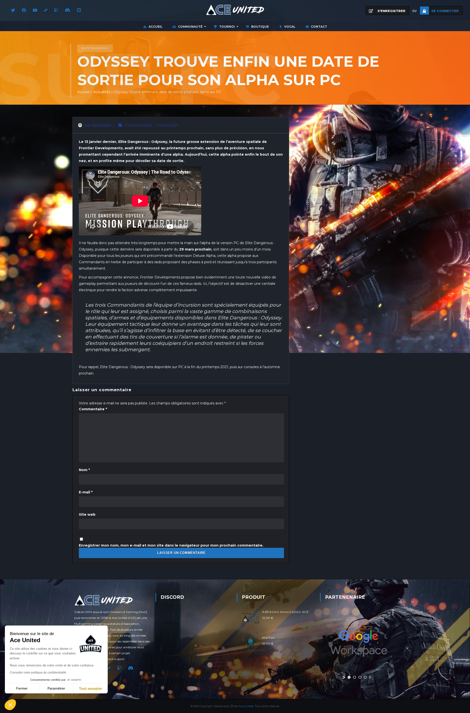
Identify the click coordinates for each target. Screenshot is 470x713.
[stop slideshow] (370, 677)
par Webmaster (97, 125)
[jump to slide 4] (365, 677)
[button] (10, 705)
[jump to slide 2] (354, 677)
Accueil (83, 92)
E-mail (86, 492)
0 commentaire (138, 125)
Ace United (246, 706)
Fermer (22, 688)
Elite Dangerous (95, 48)
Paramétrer (56, 688)
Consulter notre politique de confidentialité (38, 672)
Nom (84, 470)
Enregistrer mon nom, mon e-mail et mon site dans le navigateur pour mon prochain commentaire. (171, 545)
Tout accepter (90, 688)
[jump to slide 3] (359, 677)
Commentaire (93, 409)
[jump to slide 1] (349, 677)
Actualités (101, 92)
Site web (87, 514)
